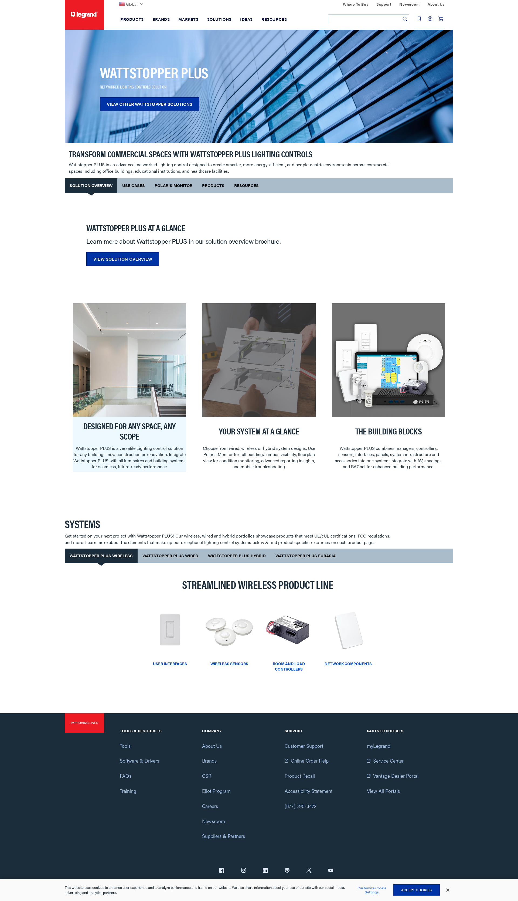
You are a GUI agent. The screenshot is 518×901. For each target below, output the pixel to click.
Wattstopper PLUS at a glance (135, 228)
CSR (206, 775)
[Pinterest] (287, 870)
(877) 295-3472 (300, 806)
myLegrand (378, 745)
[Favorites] (419, 18)
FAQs (125, 775)
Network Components (348, 663)
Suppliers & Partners (223, 835)
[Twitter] (309, 870)
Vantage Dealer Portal (395, 775)
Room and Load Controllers (289, 666)
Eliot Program (216, 790)
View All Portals (383, 790)
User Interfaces (170, 663)
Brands (209, 760)
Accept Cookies (416, 889)
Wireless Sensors (229, 663)
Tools (125, 745)
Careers (210, 806)
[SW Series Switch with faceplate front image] (170, 632)
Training (128, 790)
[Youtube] (331, 870)
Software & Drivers (139, 760)
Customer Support (304, 745)
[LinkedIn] (265, 870)
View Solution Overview (122, 259)
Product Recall (300, 775)
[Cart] (441, 18)
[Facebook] (222, 870)
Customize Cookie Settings (371, 890)
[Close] (447, 890)
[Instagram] (243, 870)
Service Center (388, 760)
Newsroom (213, 821)
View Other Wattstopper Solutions (149, 104)
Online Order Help (310, 760)
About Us (212, 745)
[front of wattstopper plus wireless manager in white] (348, 632)
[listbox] (259, 390)
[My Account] (430, 18)
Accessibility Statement (308, 790)
